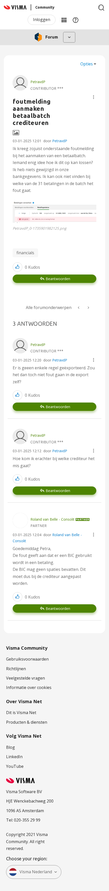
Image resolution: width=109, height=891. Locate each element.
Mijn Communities (64, 20)
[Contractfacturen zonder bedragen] (88, 307)
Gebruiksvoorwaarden (27, 659)
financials (25, 253)
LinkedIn (14, 756)
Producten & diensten (26, 722)
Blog (10, 747)
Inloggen (41, 19)
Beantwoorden (58, 278)
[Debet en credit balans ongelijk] (79, 307)
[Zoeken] (101, 7)
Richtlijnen (16, 668)
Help (75, 20)
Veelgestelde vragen (25, 678)
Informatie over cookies (28, 687)
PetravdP (59, 140)
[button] (93, 97)
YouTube (15, 766)
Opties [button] (86, 64)
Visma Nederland (36, 872)
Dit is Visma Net (21, 712)
